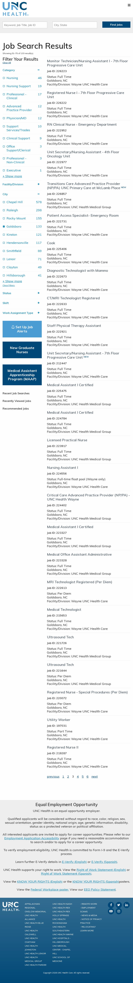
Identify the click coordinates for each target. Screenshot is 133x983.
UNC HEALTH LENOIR (35, 953)
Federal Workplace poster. (50, 889)
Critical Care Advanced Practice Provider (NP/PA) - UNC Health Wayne (88, 497)
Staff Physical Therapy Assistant (74, 325)
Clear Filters (9, 285)
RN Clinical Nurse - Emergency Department (82, 124)
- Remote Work (88, 904)
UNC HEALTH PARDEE (35, 965)
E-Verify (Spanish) (104, 862)
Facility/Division (13, 184)
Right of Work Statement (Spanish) (66, 874)
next (94, 776)
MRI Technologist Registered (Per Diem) (79, 582)
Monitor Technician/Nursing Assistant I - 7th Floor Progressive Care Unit (87, 63)
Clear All (7, 62)
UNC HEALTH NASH (62, 904)
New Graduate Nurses (22, 350)
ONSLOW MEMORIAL (35, 911)
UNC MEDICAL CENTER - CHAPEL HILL (61, 950)
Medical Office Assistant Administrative (79, 554)
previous (53, 776)
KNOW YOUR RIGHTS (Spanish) (96, 882)
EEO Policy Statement (100, 889)
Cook (51, 243)
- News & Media (88, 915)
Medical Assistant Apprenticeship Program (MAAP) (22, 374)
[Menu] (129, 5)
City (5, 194)
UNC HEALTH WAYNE (62, 934)
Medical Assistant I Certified (70, 385)
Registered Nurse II (62, 747)
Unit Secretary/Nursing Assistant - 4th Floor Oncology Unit (83, 154)
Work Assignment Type (18, 313)
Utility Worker (58, 719)
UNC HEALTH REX (61, 907)
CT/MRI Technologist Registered (73, 298)
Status (7, 293)
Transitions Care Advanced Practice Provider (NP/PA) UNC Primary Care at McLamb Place (83, 185)
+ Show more (12, 176)
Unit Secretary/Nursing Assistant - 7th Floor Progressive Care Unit (83, 355)
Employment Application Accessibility (31, 838)
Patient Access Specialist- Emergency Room (83, 215)
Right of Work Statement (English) (101, 870)
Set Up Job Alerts (24, 329)
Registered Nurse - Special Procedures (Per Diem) (87, 692)
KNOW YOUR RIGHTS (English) (40, 882)
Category (9, 70)
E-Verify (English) (74, 862)
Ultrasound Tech (60, 637)
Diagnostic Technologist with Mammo (77, 270)
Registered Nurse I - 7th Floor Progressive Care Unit (85, 94)
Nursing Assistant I (62, 467)
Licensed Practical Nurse (67, 440)
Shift (6, 303)
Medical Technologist (64, 609)
